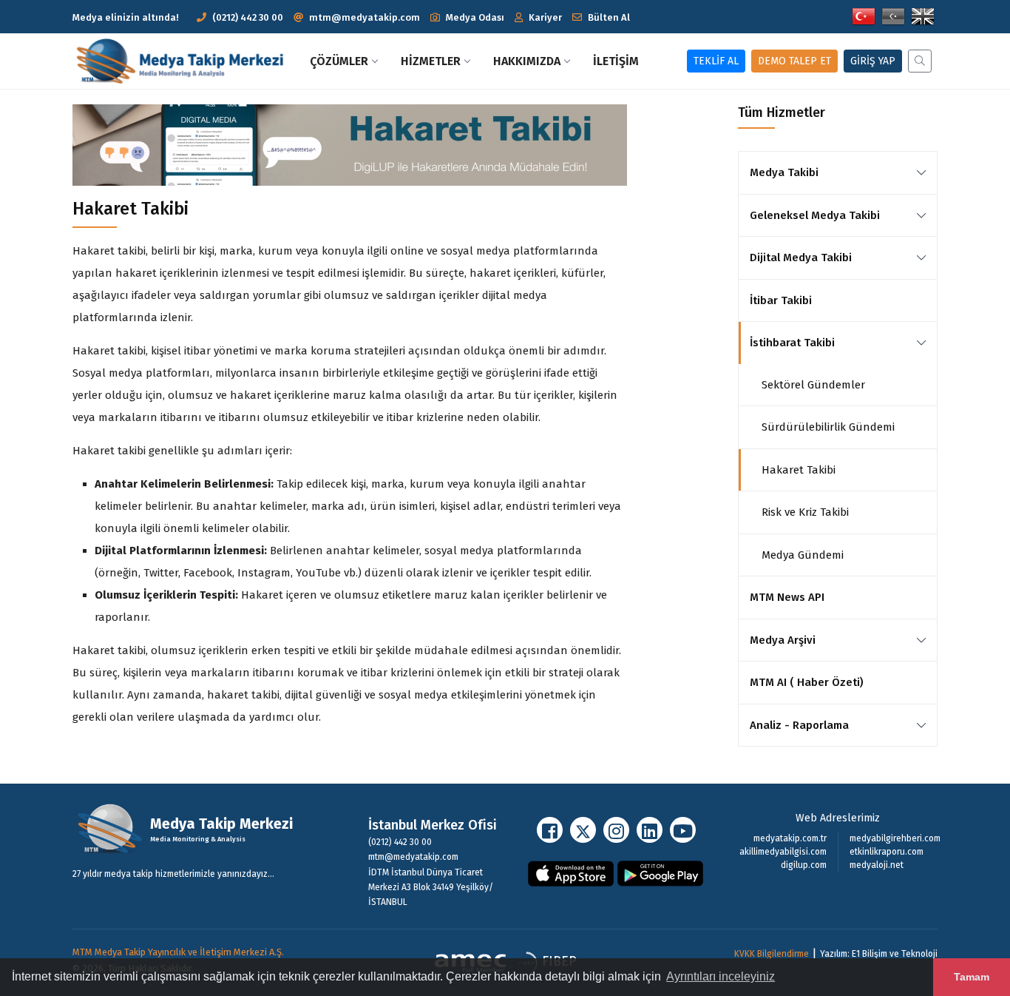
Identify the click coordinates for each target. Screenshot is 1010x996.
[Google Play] (660, 873)
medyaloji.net (877, 865)
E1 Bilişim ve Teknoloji (895, 954)
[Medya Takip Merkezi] (185, 61)
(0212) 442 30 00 (247, 17)
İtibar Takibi (781, 300)
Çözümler (339, 61)
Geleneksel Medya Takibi (815, 215)
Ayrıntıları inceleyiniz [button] (720, 976)
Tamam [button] (971, 977)
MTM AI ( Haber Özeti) (807, 682)
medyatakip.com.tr (790, 838)
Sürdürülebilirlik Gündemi (828, 427)
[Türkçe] (863, 16)
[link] (921, 172)
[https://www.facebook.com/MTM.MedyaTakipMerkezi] (550, 830)
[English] (923, 16)
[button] (467, 17)
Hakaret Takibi (799, 470)
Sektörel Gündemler (813, 384)
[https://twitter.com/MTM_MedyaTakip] (583, 830)
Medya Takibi (784, 172)
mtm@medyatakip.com (364, 17)
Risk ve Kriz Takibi (805, 512)
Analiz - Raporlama (799, 725)
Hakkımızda (526, 61)
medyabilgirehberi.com (895, 838)
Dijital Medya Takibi (801, 257)
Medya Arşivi (783, 640)
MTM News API (787, 597)
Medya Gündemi (803, 555)
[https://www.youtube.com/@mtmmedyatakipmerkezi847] (683, 830)
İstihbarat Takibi (792, 342)
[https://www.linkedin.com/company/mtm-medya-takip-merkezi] (649, 830)
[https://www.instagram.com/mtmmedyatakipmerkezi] (616, 830)
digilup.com (804, 865)
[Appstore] (571, 873)
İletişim (616, 61)
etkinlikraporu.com (886, 852)
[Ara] (917, 61)
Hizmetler (431, 61)
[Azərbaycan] (893, 16)
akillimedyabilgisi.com (783, 852)
